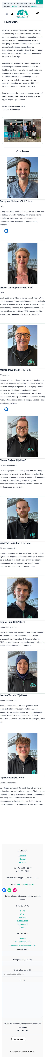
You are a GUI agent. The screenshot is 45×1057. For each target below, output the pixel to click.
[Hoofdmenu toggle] (6, 14)
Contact (23, 859)
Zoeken (22, 927)
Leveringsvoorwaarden (22, 941)
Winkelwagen (22, 921)
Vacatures (22, 862)
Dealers (14, 6)
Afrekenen (23, 917)
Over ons (22, 856)
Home (22, 911)
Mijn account (22, 924)
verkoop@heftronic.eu (25, 884)
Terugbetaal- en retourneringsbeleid (22, 945)
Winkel (22, 914)
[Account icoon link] (12, 14)
